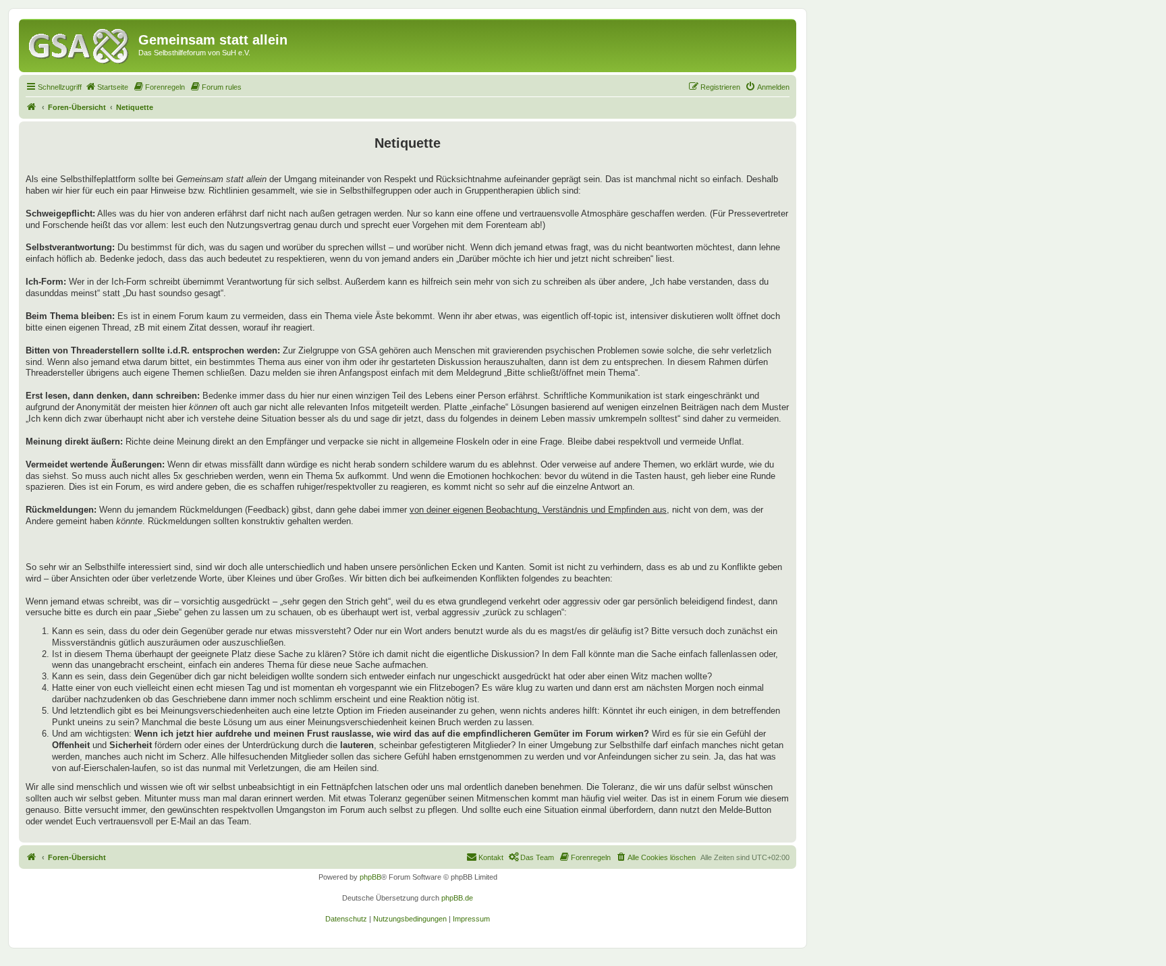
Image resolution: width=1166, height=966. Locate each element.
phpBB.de (457, 898)
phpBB (370, 877)
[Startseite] (80, 43)
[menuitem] (106, 87)
